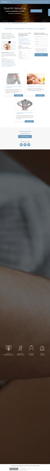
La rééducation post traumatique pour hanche (24, 113)
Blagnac (20, 51)
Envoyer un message (25, 136)
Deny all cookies (23, 468)
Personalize (32, 468)
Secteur (5, 23)
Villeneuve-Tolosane (22, 58)
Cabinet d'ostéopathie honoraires (24, 43)
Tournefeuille (21, 57)
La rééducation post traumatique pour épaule (13, 87)
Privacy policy (38, 468)
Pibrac (20, 54)
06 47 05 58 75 (5, 21)
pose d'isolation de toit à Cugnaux (7, 63)
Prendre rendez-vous (36, 10)
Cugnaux (8, 23)
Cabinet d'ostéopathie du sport (24, 42)
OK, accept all (14, 468)
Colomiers (20, 52)
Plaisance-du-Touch (22, 55)
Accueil (2, 23)
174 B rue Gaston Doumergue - (25, 21)
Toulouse (20, 56)
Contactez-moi (44, 21)
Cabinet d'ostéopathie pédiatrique (24, 44)
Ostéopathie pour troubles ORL (34, 86)
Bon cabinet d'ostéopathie (23, 38)
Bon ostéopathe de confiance (23, 39)
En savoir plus (18, 95)
